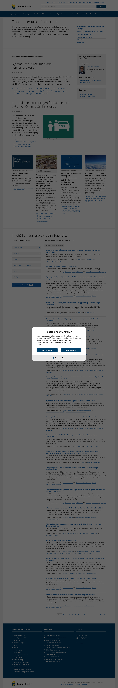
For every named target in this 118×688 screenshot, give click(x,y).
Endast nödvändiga (71, 350)
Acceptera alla (47, 350)
